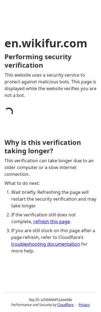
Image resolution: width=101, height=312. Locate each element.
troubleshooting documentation (45, 244)
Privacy (84, 304)
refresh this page (51, 221)
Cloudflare (65, 304)
